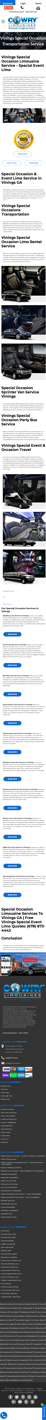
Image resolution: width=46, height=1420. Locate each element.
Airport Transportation (32, 1348)
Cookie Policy (5, 1136)
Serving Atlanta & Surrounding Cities (19, 1380)
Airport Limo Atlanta (37, 1340)
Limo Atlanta (14, 1312)
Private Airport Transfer (9, 1217)
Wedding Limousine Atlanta (9, 1308)
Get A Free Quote (30, 960)
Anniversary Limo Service (9, 1184)
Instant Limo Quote (7, 1109)
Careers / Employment (8, 1122)
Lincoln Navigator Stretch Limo (11, 1274)
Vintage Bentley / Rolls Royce (10, 1297)
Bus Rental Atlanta (26, 1308)
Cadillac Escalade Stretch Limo (11, 1280)
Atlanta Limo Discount (34, 1364)
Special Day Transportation (9, 1177)
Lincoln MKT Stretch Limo (9, 1267)
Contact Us (4, 1139)
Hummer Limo (4, 1332)
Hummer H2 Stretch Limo (9, 1277)
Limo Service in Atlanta (22, 1304)
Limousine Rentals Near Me (14, 1368)
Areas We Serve (6, 1129)
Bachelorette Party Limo (9, 1204)
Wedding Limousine (17, 1332)
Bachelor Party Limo (8, 1200)
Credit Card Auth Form (8, 1119)
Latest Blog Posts (7, 1126)
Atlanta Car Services (38, 1304)
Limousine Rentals (24, 1344)
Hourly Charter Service (8, 1159)
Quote (38, 3)
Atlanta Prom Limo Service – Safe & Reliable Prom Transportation (22, 1171)
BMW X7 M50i (6, 1250)
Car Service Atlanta (38, 1320)
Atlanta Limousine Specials (24, 1352)
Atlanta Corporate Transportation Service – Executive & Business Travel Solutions (22, 1163)
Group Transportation (8, 1207)
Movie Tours (5, 1092)
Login (23, 3)
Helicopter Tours (6, 1214)
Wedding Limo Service (18, 1328)
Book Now (8, 3)
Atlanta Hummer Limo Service (24, 1356)
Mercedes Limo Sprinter (9, 1257)
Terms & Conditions (16, 1390)
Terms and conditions (8, 1116)
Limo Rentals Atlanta (22, 1320)
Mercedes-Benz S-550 (8, 1234)
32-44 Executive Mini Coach (10, 1290)
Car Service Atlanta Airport (36, 1328)
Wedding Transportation (9, 1174)
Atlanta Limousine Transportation (17, 1360)
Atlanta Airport (30, 1332)
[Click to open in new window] (22, 8)
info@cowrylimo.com (13, 1063)
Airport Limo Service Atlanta (15, 1316)
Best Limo (28, 1368)
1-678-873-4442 (8, 591)
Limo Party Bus (6, 1283)
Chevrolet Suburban (7, 1241)
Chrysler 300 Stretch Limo (10, 1264)
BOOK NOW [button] (7, 604)
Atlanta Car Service (17, 1348)
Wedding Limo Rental (28, 1312)
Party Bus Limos (11, 1336)
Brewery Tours (6, 1086)
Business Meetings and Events (11, 1167)
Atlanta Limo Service (33, 1316)
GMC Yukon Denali (7, 1247)
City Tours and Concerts (9, 1187)
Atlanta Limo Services (7, 1304)
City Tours (4, 1089)
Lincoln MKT (5, 1231)
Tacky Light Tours (7, 1096)
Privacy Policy (5, 1132)
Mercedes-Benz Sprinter (9, 1254)
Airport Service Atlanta (7, 1324)
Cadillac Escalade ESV (8, 1244)
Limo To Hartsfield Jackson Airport (18, 1340)
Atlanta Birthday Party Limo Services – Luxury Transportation (21, 1194)
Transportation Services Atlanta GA (17, 1376)
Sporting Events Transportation (11, 1191)
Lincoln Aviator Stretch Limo (10, 1270)
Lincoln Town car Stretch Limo (11, 1260)
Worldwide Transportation (9, 1210)
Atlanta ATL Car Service (17, 1364)
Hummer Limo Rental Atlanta (27, 1336)
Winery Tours (5, 1099)
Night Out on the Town (8, 1181)
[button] (3, 22)
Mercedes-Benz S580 (8, 1237)
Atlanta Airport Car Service (25, 1324)
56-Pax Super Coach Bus (9, 1293)
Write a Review (43, 1411)
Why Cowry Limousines (9, 1112)
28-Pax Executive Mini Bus (10, 1287)
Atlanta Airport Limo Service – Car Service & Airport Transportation (23, 1156)
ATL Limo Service (36, 1360)
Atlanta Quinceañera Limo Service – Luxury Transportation (20, 1197)
